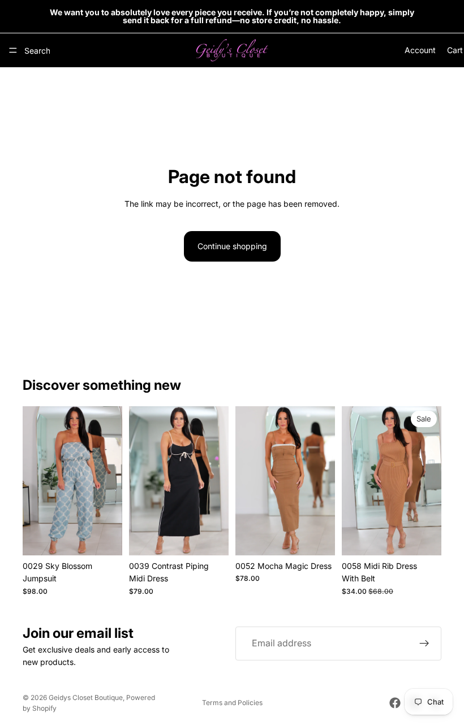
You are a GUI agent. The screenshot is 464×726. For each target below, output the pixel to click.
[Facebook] (395, 703)
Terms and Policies (232, 702)
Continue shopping (232, 246)
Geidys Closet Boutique (86, 697)
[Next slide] (109, 480)
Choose (114, 537)
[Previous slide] (35, 480)
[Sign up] (424, 643)
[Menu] (13, 50)
